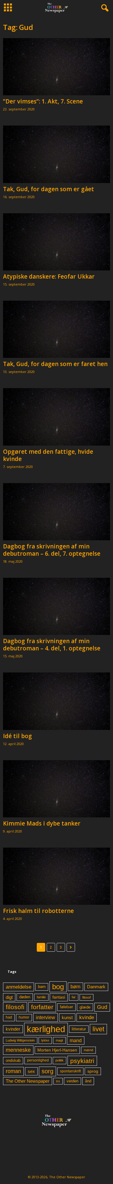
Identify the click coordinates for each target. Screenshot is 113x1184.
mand (76, 1040)
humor (24, 1017)
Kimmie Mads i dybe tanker (41, 823)
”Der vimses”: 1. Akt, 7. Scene (43, 101)
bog (58, 987)
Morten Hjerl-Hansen (57, 1050)
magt (59, 1040)
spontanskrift (70, 1071)
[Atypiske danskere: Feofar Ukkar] (56, 241)
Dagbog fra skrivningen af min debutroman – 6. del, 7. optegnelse (51, 550)
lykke (45, 1040)
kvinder (13, 1029)
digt (9, 997)
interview (45, 1017)
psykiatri (82, 1060)
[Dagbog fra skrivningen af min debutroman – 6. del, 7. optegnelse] (56, 511)
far (74, 997)
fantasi (58, 997)
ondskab (13, 1060)
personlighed (38, 1060)
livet (98, 1029)
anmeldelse (18, 987)
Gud (102, 1007)
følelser (66, 1007)
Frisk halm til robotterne (38, 911)
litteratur (79, 1029)
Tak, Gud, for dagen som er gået (48, 189)
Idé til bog (17, 736)
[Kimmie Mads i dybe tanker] (56, 788)
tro (58, 1081)
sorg (47, 1071)
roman (13, 1071)
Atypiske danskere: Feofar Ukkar (49, 276)
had (9, 1017)
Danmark (96, 986)
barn (42, 987)
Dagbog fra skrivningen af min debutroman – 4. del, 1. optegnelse (51, 644)
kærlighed (46, 1029)
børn (75, 986)
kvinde (86, 1017)
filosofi (15, 1006)
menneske (18, 1050)
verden (72, 1081)
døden (24, 997)
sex (31, 1071)
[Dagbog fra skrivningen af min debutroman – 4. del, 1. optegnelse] (56, 606)
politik (59, 1060)
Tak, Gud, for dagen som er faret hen (55, 364)
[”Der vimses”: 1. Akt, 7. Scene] (56, 66)
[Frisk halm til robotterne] (56, 876)
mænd (88, 1050)
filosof (86, 997)
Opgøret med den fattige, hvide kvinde (48, 455)
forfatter (42, 1006)
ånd (88, 1081)
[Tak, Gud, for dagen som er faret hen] (56, 329)
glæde (85, 1007)
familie (41, 997)
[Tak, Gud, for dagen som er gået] (56, 154)
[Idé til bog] (56, 701)
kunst (67, 1017)
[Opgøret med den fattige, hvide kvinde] (56, 416)
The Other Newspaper (27, 1081)
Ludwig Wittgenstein (20, 1040)
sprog (92, 1071)
